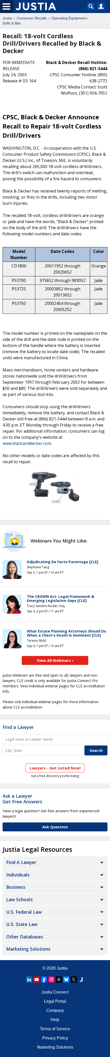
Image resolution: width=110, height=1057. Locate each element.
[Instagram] (51, 979)
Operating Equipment (68, 18)
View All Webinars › (55, 660)
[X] (74, 979)
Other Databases (24, 937)
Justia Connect (55, 992)
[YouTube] (37, 979)
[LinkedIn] (29, 979)
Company (55, 1010)
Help (55, 1019)
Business (15, 887)
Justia (7, 18)
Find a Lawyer (18, 727)
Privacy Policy (55, 1038)
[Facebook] (44, 979)
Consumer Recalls (32, 18)
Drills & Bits (12, 23)
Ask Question (55, 826)
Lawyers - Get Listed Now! (55, 767)
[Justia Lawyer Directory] (81, 979)
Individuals (18, 875)
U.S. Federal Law (24, 912)
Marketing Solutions (28, 949)
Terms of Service (55, 1029)
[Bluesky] (66, 979)
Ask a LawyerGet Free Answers (22, 799)
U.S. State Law (21, 924)
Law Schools (19, 899)
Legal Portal (55, 1001)
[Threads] (59, 979)
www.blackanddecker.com (27, 443)
